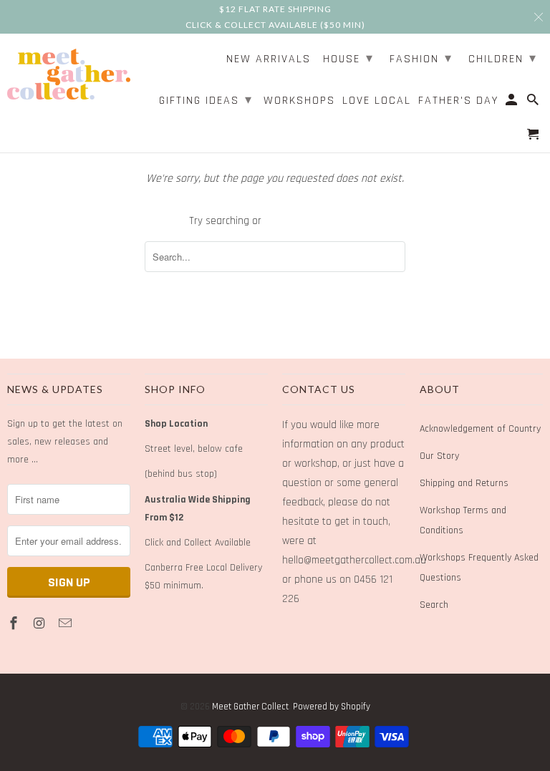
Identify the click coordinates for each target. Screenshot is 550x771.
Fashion (421, 58)
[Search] (534, 103)
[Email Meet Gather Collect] (66, 624)
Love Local (376, 101)
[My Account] (512, 103)
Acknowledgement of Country (480, 428)
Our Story (439, 456)
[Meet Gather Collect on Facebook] (15, 624)
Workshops (299, 101)
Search (434, 604)
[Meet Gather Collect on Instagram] (41, 624)
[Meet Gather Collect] (68, 72)
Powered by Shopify (331, 706)
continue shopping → (312, 221)
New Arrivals (268, 60)
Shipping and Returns (464, 483)
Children (502, 58)
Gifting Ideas (206, 100)
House (348, 58)
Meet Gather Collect (250, 706)
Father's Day (458, 101)
